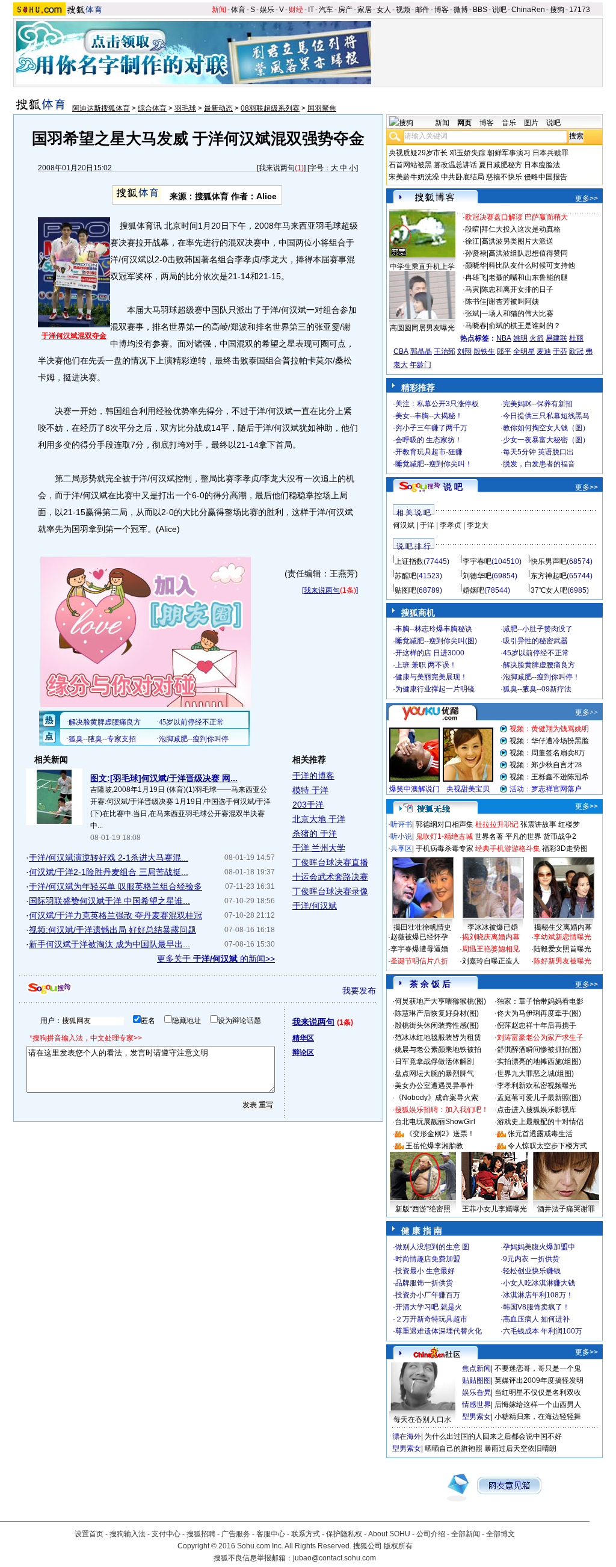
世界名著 (489, 836)
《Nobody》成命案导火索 (436, 1097)
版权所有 (398, 1546)
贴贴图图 (476, 1380)
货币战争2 (559, 836)
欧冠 (576, 351)
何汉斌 (403, 525)
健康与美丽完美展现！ (431, 677)
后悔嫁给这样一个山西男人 (537, 1404)
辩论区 (303, 1052)
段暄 (472, 229)
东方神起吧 (549, 576)
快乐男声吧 (549, 561)
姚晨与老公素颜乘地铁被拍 (438, 1049)
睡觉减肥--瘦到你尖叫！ (433, 464)
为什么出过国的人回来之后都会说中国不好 (493, 1436)
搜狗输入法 (127, 1534)
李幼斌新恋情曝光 (562, 937)
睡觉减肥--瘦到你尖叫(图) (436, 641)
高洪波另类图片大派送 (517, 241)
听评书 (401, 824)
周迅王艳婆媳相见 (491, 949)
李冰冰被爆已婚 (492, 927)
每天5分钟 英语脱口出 (538, 452)
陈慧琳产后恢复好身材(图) (437, 1013)
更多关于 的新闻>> (216, 958)
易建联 (556, 338)
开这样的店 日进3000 (429, 653)
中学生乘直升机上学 (422, 266)
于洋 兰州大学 (318, 848)
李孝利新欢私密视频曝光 (536, 1085)
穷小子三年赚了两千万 (431, 428)
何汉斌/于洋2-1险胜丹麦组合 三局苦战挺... (108, 872)
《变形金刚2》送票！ (440, 1134)
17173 (579, 9)
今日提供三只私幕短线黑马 (546, 416)
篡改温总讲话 (455, 165)
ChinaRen (528, 9)
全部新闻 (465, 1534)
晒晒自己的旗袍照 (453, 1448)
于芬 (560, 351)
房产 (345, 9)
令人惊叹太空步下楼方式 (547, 1146)
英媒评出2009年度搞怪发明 (539, 1380)
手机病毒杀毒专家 (444, 848)
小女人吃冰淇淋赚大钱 (539, 1283)
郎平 (504, 351)
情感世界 (476, 1404)
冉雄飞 (476, 277)
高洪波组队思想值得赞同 (528, 253)
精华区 (303, 1038)
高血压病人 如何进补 (536, 1319)
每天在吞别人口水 (422, 1419)
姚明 (520, 338)
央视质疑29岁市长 (418, 153)
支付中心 (166, 1534)
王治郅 (444, 351)
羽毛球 (185, 108)
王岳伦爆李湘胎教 (434, 1146)
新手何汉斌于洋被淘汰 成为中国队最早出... (109, 944)
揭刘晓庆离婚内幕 (491, 937)
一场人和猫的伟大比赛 (517, 313)
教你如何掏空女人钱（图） (546, 428)
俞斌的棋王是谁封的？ (524, 325)
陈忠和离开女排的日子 (517, 289)
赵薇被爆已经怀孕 (419, 937)
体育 (238, 9)
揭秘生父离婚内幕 (563, 927)
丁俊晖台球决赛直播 (330, 862)
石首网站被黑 (410, 165)
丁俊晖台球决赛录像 (330, 891)
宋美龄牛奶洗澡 (414, 177)
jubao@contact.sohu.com (334, 1558)
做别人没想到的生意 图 (432, 1247)
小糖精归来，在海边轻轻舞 (537, 1416)
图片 (531, 123)
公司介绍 (430, 1534)
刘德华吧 (477, 576)
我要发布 (359, 990)
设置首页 (89, 1534)
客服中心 (270, 1534)
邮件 (422, 9)
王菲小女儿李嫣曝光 (494, 1209)
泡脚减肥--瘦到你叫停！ (541, 677)
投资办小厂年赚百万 (427, 1295)
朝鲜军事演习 (509, 153)
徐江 (472, 241)
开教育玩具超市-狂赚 (429, 452)
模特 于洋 (310, 790)
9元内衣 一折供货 (531, 1259)
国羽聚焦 (321, 108)
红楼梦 (569, 824)
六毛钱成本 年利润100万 (542, 1331)
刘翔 (464, 351)
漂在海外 (406, 1436)
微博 (461, 9)
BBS (480, 9)
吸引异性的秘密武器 (535, 641)
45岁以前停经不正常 (536, 653)
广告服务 (235, 1534)
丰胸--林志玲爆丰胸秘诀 (433, 629)
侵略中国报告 (545, 177)
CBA (400, 351)
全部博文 (500, 1534)
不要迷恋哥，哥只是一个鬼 (537, 1368)
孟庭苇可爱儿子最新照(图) (539, 1097)
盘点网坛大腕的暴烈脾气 (434, 1073)
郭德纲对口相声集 (444, 824)
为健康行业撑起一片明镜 (435, 689)
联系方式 (305, 1534)
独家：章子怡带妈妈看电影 (540, 1001)
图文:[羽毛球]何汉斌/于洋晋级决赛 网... (164, 778)
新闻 (219, 9)
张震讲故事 (538, 824)
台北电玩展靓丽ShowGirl (435, 1121)
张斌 (472, 313)
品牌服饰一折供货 (424, 1283)
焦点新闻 (476, 1368)
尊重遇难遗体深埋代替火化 (438, 1331)
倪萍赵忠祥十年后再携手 (536, 1025)
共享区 (401, 848)
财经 (296, 9)
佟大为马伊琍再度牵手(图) (539, 1013)
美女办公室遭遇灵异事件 (434, 1085)
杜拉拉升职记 (497, 824)
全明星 (524, 351)
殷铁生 (484, 351)
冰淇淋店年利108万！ (538, 1295)
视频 (403, 9)
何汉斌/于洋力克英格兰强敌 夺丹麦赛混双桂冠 (115, 915)
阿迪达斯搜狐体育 (101, 108)
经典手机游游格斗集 (507, 848)
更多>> (586, 198)
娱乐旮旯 (476, 1392)
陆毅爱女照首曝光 (562, 949)
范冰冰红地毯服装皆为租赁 (438, 1037)
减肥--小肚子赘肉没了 (538, 629)
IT (311, 9)
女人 (384, 9)
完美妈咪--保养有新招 (538, 404)
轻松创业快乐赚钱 (532, 1271)
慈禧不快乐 (504, 177)
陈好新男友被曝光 (562, 961)
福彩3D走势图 (565, 848)
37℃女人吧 (549, 590)
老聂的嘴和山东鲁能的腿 (528, 277)
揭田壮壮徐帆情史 (422, 927)
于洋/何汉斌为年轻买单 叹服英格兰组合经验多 (115, 886)
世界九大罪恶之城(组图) (535, 1073)
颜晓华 (476, 265)
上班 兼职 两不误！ (426, 665)
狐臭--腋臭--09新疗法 (537, 689)
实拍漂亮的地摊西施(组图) (539, 1061)
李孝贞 (450, 525)
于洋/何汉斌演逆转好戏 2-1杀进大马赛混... (108, 857)
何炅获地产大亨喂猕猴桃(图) (440, 1001)
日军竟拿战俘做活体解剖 (434, 1061)
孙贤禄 (476, 253)
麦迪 (544, 351)
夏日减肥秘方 (500, 165)
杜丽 (576, 338)
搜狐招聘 (200, 1534)
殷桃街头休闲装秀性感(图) (437, 1025)
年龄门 (420, 364)
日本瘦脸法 (542, 165)
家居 (364, 9)
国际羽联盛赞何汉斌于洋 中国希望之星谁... (109, 901)
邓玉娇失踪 (467, 153)
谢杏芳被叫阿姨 (513, 301)
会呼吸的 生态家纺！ (428, 440)
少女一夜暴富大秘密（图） (546, 440)
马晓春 (476, 325)
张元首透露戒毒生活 (540, 1134)
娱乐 (267, 9)
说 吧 (453, 487)
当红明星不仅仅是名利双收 (537, 1392)
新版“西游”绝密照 (423, 1209)
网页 (464, 123)
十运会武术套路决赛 (330, 877)
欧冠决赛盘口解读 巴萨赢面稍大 (516, 217)
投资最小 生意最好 (425, 1271)
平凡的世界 (523, 836)
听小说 (401, 836)
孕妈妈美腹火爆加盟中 (539, 1247)
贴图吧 (405, 590)
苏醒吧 (405, 576)
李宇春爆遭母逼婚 (419, 949)
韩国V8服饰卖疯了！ (536, 1307)
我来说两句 (277, 168)
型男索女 (476, 1416)
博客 (441, 9)
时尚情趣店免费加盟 (427, 1259)
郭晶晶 (421, 351)
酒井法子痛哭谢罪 (566, 1209)
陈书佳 (476, 301)
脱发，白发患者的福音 (539, 464)
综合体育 (152, 108)
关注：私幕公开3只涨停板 (437, 404)
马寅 (472, 289)
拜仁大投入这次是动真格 (521, 229)
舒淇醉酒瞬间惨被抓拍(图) (539, 1049)
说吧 (499, 9)
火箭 (536, 338)
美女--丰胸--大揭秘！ (429, 416)
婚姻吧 (473, 590)
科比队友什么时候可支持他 (531, 265)
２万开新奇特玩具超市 (431, 1319)
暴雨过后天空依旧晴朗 (520, 1448)
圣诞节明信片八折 (419, 961)
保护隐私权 (344, 1534)
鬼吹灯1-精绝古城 (444, 836)
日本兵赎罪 (550, 153)
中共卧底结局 (462, 177)
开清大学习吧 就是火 (428, 1307)
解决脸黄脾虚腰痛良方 (539, 665)
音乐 (509, 123)
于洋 (427, 525)
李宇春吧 (477, 561)
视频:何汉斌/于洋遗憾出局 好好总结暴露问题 (112, 930)
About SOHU (389, 1534)
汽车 (326, 9)
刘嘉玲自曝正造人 (491, 961)
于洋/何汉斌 (314, 905)
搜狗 (557, 9)
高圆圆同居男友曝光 (422, 328)
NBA (503, 338)
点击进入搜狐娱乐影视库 (536, 1109)
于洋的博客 (313, 775)
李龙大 (477, 525)
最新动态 (218, 108)
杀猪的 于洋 (314, 833)
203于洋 (308, 804)
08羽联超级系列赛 (270, 108)
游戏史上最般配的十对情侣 (540, 1121)
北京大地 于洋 (318, 819)
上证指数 (409, 561)
